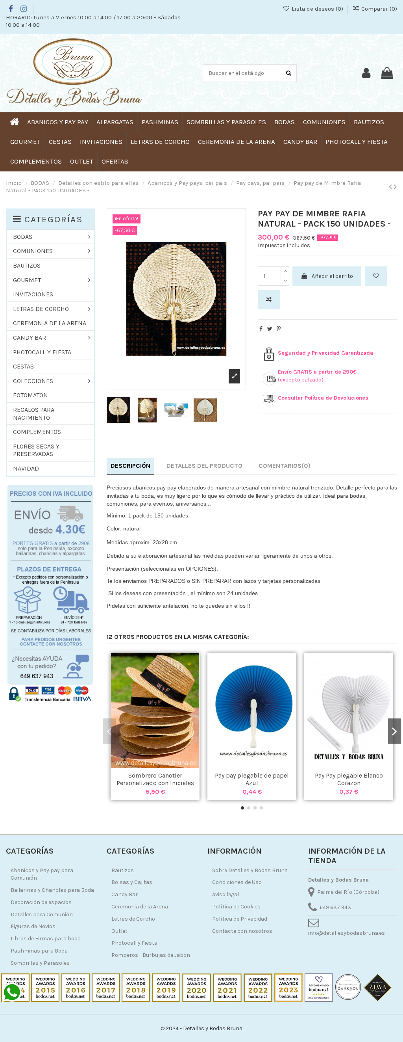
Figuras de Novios (33, 926)
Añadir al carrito (332, 276)
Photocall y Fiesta (134, 943)
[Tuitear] (269, 329)
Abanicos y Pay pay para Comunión (42, 874)
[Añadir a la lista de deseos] (376, 276)
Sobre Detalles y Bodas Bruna (250, 870)
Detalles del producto (204, 465)
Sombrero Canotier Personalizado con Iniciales (155, 779)
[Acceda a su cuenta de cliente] (366, 73)
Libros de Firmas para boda (46, 938)
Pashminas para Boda (39, 950)
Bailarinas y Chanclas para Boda (52, 890)
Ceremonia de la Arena (139, 906)
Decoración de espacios (41, 902)
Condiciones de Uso (237, 882)
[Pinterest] (279, 329)
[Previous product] (391, 187)
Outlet (119, 931)
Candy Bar (124, 894)
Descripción (130, 465)
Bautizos (122, 870)
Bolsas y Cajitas (131, 882)
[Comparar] (155, 764)
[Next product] (395, 187)
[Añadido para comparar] (269, 299)
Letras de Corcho (133, 918)
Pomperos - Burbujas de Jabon (150, 955)
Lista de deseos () (317, 8)
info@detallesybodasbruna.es (346, 933)
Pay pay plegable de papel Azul (252, 779)
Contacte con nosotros (242, 931)
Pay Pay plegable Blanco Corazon (349, 779)
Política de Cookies (236, 906)
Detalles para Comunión (42, 914)
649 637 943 (335, 907)
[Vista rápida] (166, 764)
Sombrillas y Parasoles (40, 963)
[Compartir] (261, 329)
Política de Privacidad (239, 918)
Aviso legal (225, 894)
